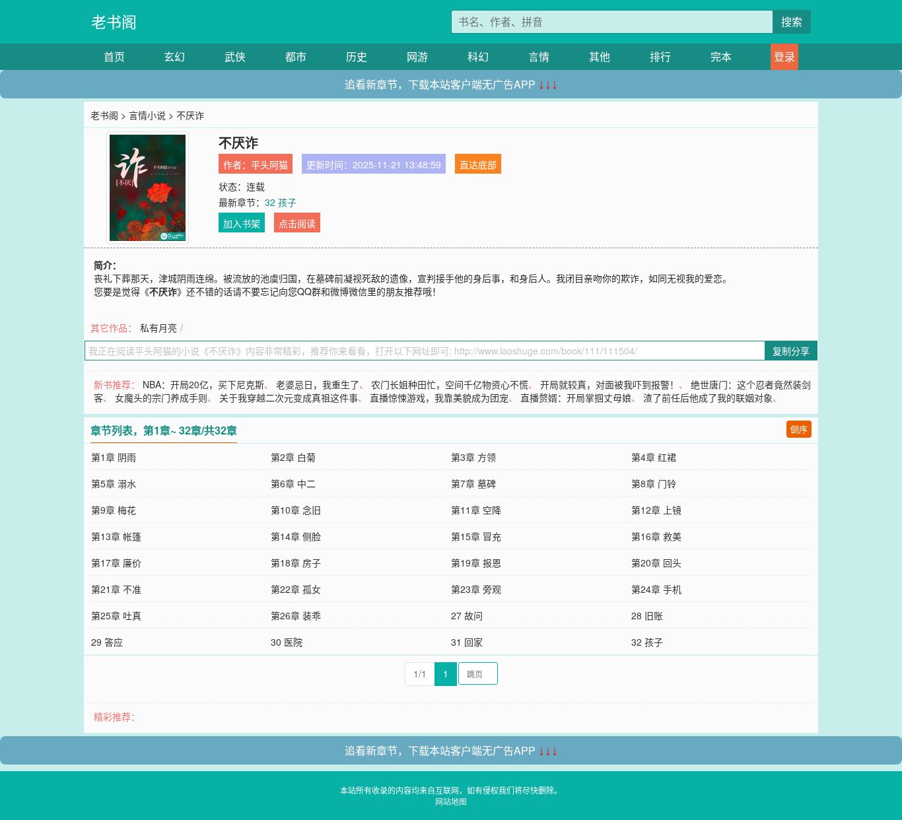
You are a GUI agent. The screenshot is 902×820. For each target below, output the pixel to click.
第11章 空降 (476, 509)
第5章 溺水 (113, 483)
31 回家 (467, 641)
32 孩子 (280, 202)
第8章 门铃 (653, 483)
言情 (538, 56)
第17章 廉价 (116, 562)
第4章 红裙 (653, 456)
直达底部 (478, 164)
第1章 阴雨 (113, 456)
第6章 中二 (293, 483)
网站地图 (451, 801)
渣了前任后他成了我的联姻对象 (708, 397)
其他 (599, 56)
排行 (660, 56)
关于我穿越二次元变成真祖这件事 (288, 397)
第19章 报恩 (476, 562)
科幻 (478, 56)
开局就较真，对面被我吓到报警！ (609, 384)
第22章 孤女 (296, 589)
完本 (721, 56)
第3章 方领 (473, 456)
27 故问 (467, 615)
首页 (114, 56)
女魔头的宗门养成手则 (161, 397)
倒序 (799, 429)
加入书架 (241, 223)
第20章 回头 (656, 562)
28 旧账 (647, 615)
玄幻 (174, 56)
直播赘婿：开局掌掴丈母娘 (575, 397)
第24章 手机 (656, 589)
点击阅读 (297, 223)
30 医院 (286, 641)
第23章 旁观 (476, 589)
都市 (295, 56)
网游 (417, 56)
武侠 (235, 56)
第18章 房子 (296, 562)
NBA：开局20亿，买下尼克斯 (203, 384)
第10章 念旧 (296, 509)
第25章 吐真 (116, 615)
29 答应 (107, 641)
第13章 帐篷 (116, 536)
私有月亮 (158, 327)
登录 (784, 56)
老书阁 (114, 21)
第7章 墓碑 (473, 483)
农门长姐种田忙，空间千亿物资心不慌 (449, 384)
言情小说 (147, 114)
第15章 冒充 (476, 536)
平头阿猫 (269, 164)
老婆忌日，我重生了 (317, 384)
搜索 (791, 21)
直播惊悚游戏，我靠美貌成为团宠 (439, 397)
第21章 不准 (116, 589)
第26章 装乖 (296, 615)
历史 (356, 56)
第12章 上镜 (656, 509)
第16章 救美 (656, 536)
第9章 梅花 (113, 509)
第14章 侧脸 (296, 536)
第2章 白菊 (293, 456)
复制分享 (791, 350)
